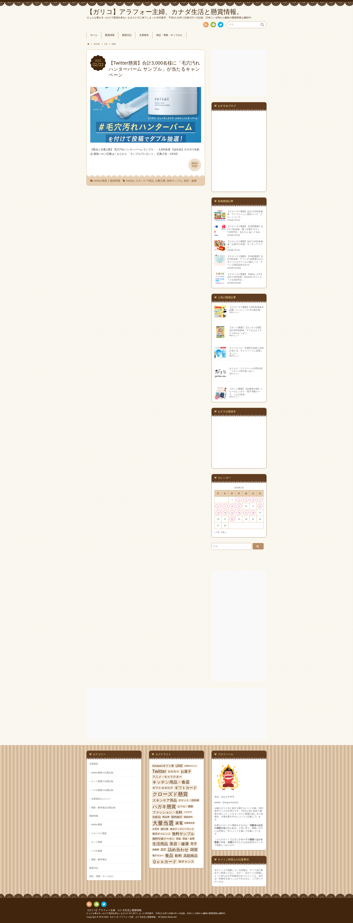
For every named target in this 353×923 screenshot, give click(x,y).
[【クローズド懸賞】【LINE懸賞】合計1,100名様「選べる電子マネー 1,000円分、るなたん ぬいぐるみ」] (219, 234)
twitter (220, 24)
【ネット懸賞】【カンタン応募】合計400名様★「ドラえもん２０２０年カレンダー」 (245, 330)
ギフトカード (186, 787)
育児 (193, 844)
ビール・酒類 (185, 806)
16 (239, 512)
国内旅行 (176, 817)
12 (260, 506)
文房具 (155, 828)
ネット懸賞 (96, 841)
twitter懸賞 (100, 180)
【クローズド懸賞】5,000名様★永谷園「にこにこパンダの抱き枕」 (246, 308)
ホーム (93, 35)
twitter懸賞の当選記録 (102, 772)
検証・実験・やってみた (169, 35)
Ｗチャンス (186, 861)
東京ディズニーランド (182, 829)
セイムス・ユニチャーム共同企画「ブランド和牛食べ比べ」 (245, 369)
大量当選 (160, 180)
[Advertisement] (239, 72)
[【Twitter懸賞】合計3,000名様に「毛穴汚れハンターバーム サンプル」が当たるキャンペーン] (145, 140)
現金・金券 (189, 838)
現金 (178, 838)
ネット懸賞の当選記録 (102, 781)
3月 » (223, 532)
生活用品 (160, 843)
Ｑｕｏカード (164, 861)
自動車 (155, 849)
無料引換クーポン (163, 838)
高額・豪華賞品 (99, 859)
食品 (169, 855)
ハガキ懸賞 (96, 850)
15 (232, 512)
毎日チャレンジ (161, 833)
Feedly (213, 24)
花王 (163, 849)
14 (225, 512)
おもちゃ (173, 771)
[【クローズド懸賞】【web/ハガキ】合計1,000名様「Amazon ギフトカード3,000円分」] (219, 282)
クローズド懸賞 (99, 833)
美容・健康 (190, 180)
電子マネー (157, 855)
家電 (179, 823)
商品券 (166, 816)
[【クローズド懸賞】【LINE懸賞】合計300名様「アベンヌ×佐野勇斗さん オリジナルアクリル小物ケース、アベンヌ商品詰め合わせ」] (219, 264)
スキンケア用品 (145, 180)
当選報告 (144, 35)
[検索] (258, 546)
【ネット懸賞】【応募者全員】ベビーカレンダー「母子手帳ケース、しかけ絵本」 (245, 391)
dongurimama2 (230, 802)
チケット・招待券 (189, 800)
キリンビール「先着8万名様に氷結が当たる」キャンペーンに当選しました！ (246, 350)
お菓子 (186, 771)
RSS (206, 24)
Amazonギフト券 (163, 766)
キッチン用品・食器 (171, 782)
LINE (179, 766)
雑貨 (194, 849)
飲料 (178, 855)
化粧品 (156, 817)
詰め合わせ (178, 849)
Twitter (130, 180)
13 (218, 512)
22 (232, 519)
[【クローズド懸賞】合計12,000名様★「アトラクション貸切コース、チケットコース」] (219, 219)
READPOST (195, 165)
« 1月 (217, 532)
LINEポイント (190, 766)
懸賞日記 (127, 35)
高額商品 (190, 855)
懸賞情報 (110, 35)
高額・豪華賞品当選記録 (103, 807)
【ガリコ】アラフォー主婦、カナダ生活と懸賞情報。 (115, 910)
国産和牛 (188, 817)
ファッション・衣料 (167, 812)
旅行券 (164, 829)
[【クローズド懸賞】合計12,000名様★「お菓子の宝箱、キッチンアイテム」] (219, 249)
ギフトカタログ (162, 788)
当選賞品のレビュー (101, 798)
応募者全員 (189, 823)
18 (253, 512)
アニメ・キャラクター (167, 777)
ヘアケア (188, 812)
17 (246, 512)
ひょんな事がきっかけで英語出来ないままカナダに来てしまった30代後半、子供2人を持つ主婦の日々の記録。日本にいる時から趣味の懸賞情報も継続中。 (156, 913)
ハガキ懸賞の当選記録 (102, 789)
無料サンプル (174, 180)
